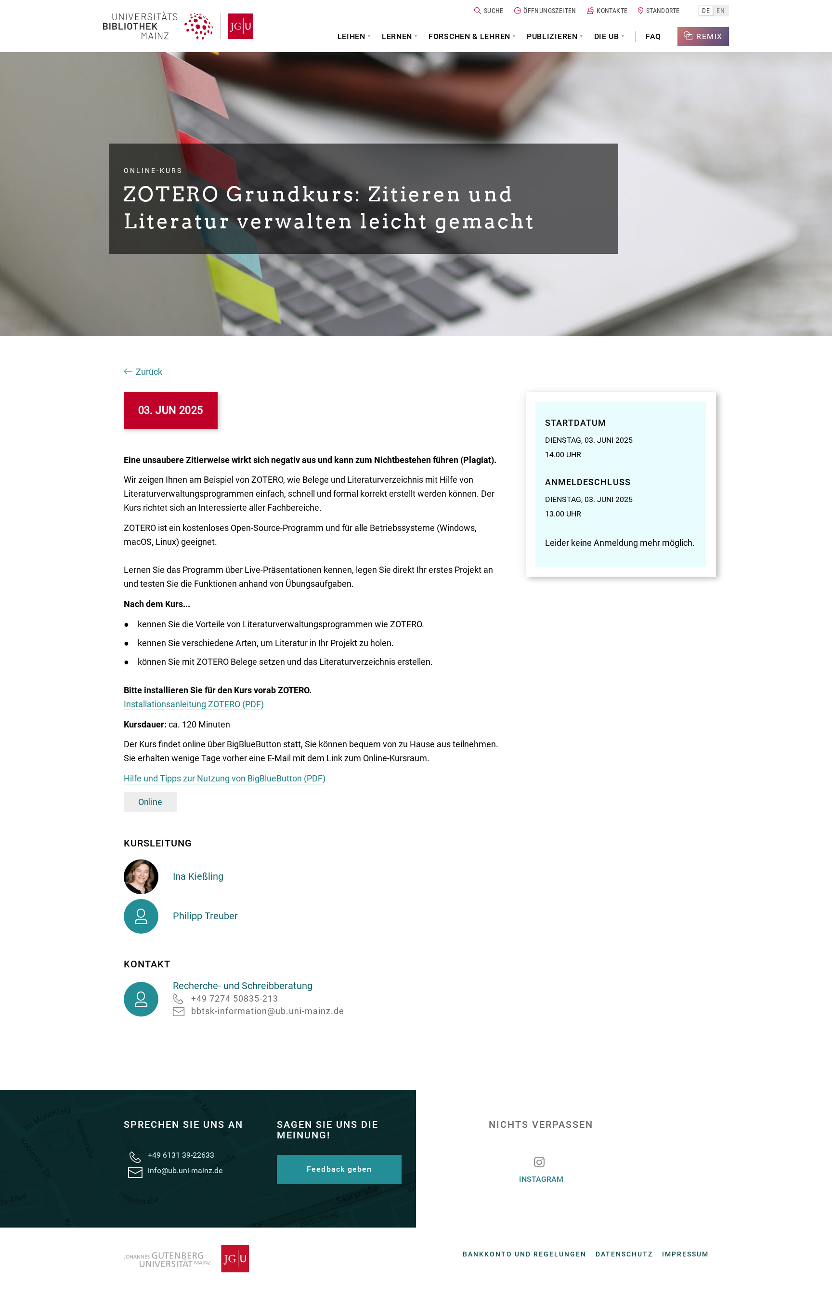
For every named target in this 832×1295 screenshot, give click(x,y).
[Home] (158, 26)
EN (720, 10)
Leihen (351, 36)
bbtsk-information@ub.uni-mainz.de (267, 1011)
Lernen (397, 36)
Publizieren (552, 36)
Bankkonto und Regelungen (524, 1254)
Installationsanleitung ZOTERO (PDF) (194, 704)
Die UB (606, 36)
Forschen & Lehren (469, 36)
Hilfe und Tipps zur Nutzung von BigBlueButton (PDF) (224, 778)
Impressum (685, 1254)
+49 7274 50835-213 (234, 998)
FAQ (653, 36)
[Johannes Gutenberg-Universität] (236, 26)
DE (706, 10)
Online (150, 802)
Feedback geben (339, 1169)
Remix (709, 36)
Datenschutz (624, 1254)
